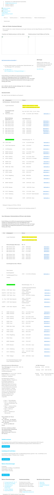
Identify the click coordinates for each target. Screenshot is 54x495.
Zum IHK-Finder (40, 69)
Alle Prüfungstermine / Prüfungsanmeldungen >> (14, 71)
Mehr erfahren (6, 475)
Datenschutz (42, 483)
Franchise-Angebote (8, 489)
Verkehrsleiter (7, 21)
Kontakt (41, 486)
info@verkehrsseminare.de (11, 3)
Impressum (42, 482)
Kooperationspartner (8, 490)
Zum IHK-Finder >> (8, 69)
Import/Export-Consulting (9, 483)
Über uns (6, 17)
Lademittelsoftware (8, 485)
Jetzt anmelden (6, 446)
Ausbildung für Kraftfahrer (8, 451)
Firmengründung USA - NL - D (10, 482)
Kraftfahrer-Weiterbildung (26, 17)
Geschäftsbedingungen (44, 485)
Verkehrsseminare (14, 17)
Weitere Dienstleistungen (39, 17)
